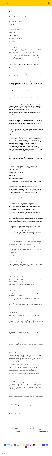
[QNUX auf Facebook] (3, 432)
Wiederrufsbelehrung (43, 431)
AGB (40, 429)
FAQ (40, 427)
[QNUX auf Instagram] (6, 432)
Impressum (41, 433)
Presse (40, 438)
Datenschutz (42, 436)
